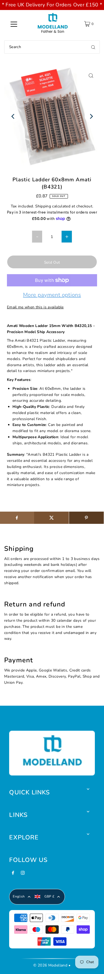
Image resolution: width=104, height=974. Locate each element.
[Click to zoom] (91, 75)
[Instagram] (23, 874)
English (19, 896)
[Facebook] (13, 874)
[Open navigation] (14, 24)
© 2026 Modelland (50, 965)
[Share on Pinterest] (86, 518)
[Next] (91, 116)
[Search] (93, 47)
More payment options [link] (52, 295)
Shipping (43, 206)
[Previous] (13, 116)
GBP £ (49, 896)
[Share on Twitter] (51, 518)
